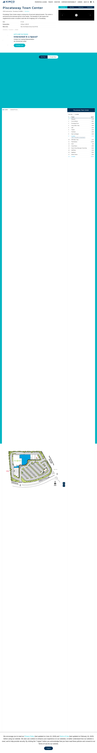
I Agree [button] (48, 748)
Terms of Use (64, 736)
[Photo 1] (76, 15)
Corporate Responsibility (68, 2)
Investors (57, 2)
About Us (86, 2)
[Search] (93, 2)
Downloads (89, 7)
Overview (63, 7)
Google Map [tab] (53, 57)
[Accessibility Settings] (91, 2)
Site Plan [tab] (43, 57)
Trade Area (80, 7)
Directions (27, 11)
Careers (80, 2)
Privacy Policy (29, 736)
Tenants (50, 2)
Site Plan (72, 7)
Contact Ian (19, 45)
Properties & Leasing (41, 2)
